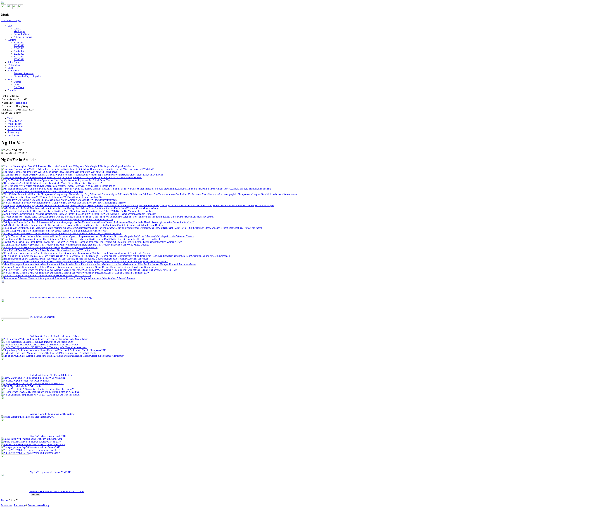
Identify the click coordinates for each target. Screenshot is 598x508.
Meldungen (19, 31)
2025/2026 (19, 45)
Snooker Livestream (23, 73)
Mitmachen (6, 505)
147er (10, 67)
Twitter (10, 118)
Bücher (17, 81)
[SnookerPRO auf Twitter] (20, 8)
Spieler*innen (14, 62)
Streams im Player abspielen (27, 76)
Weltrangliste (13, 65)
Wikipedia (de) (14, 121)
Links (16, 84)
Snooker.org (13, 132)
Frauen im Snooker (23, 34)
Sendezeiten (13, 70)
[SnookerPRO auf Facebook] (14, 8)
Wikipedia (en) (14, 123)
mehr (9, 79)
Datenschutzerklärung (38, 505)
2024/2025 (19, 48)
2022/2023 (19, 53)
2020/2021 (19, 59)
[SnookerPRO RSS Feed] (3, 8)
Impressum (19, 505)
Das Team (19, 87)
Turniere (11, 39)
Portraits (11, 90)
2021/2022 (19, 56)
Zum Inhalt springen (11, 20)
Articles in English (23, 37)
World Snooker (14, 126)
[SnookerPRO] (299, 2)
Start (9, 25)
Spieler (4, 500)
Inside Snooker (14, 129)
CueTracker (13, 135)
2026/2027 (19, 42)
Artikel (17, 28)
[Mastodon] (9, 8)
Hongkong (21, 102)
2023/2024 (19, 51)
